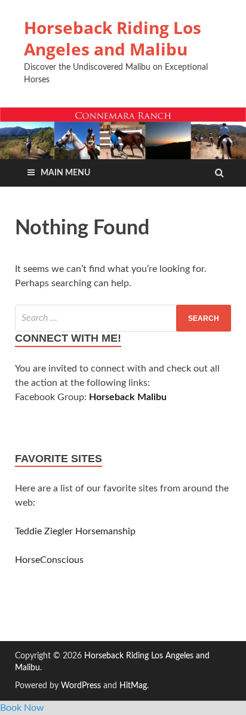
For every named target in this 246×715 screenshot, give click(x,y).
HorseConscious (49, 560)
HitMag (133, 686)
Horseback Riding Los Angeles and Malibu (112, 38)
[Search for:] (123, 318)
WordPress (81, 686)
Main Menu (65, 173)
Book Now (22, 708)
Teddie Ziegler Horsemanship (75, 531)
